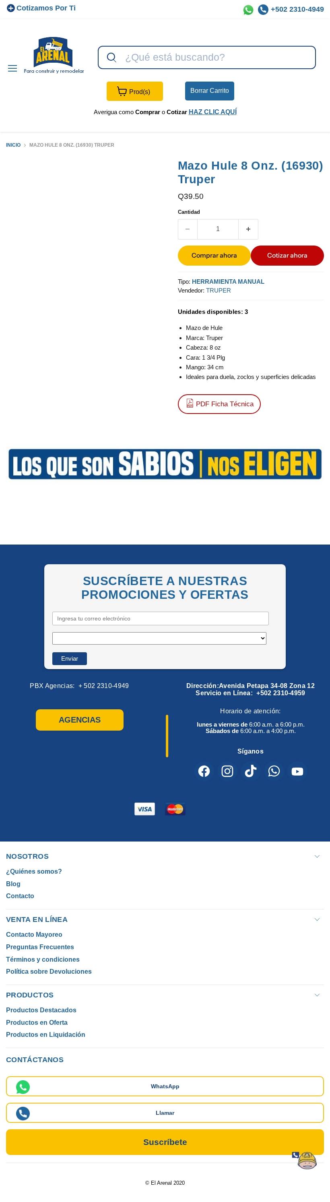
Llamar (165, 1113)
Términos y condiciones (43, 959)
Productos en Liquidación (45, 1034)
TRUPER (218, 290)
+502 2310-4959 (280, 693)
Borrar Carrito (209, 90)
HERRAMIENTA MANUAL (228, 281)
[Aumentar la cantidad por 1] (248, 229)
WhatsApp (165, 1086)
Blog (13, 884)
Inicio (13, 145)
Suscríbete (165, 1142)
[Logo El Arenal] (54, 55)
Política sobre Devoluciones (49, 971)
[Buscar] (111, 58)
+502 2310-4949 (297, 9)
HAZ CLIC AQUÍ (213, 112)
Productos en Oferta (37, 1022)
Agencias (80, 719)
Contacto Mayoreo (34, 934)
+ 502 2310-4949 (103, 685)
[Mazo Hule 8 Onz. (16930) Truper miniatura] (18, 178)
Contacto (20, 896)
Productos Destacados (41, 1010)
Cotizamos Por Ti (46, 8)
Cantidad (189, 212)
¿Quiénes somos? (34, 871)
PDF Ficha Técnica (225, 404)
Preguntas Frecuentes (40, 947)
